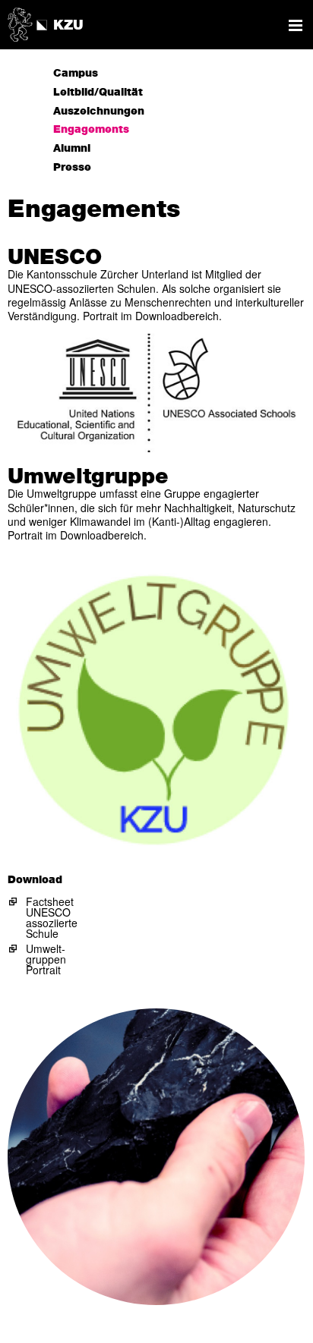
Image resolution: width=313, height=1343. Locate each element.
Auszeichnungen (98, 111)
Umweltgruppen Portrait (46, 959)
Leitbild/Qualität (98, 92)
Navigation (295, 25)
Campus (75, 73)
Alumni (71, 148)
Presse (72, 167)
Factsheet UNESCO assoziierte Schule (51, 917)
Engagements (91, 129)
